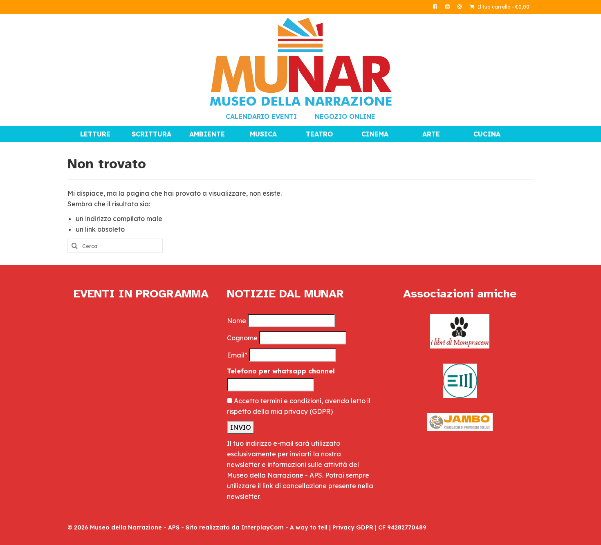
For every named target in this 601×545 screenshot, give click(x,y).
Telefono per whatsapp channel (281, 371)
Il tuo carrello (502, 7)
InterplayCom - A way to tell (284, 527)
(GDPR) (321, 411)
